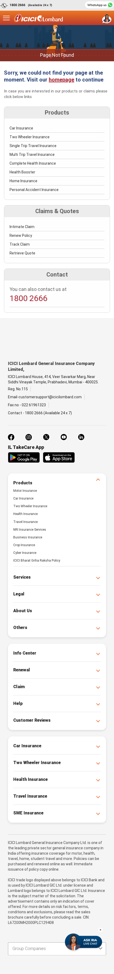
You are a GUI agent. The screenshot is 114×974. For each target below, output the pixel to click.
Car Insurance (21, 128)
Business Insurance (27, 537)
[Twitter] (46, 437)
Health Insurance (25, 514)
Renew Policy (21, 235)
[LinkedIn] (81, 437)
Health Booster (22, 172)
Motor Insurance (25, 491)
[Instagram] (28, 437)
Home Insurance (23, 181)
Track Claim (20, 244)
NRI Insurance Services (29, 529)
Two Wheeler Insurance (30, 137)
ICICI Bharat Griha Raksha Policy (36, 560)
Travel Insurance (25, 522)
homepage (61, 79)
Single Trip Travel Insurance (33, 146)
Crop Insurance (24, 545)
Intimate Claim (22, 227)
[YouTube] (63, 437)
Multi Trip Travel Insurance (32, 154)
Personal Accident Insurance (34, 190)
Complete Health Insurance (33, 163)
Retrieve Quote (22, 253)
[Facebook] (11, 437)
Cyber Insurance (24, 553)
